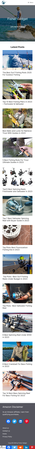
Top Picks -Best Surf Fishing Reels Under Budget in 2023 (15, 277)
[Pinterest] (32, 447)
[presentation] (17, 60)
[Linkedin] (26, 447)
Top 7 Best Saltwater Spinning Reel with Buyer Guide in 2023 (16, 219)
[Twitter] (15, 447)
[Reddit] (20, 447)
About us (6, 428)
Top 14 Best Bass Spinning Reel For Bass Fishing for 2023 (16, 394)
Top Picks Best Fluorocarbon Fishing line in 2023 (15, 248)
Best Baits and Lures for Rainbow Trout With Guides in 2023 (17, 132)
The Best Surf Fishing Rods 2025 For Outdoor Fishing (17, 73)
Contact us (6, 431)
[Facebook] (9, 447)
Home (5, 434)
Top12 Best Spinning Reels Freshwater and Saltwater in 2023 (17, 190)
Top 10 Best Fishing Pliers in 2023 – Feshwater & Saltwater (17, 103)
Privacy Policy (7, 436)
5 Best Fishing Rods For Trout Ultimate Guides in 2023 (15, 161)
